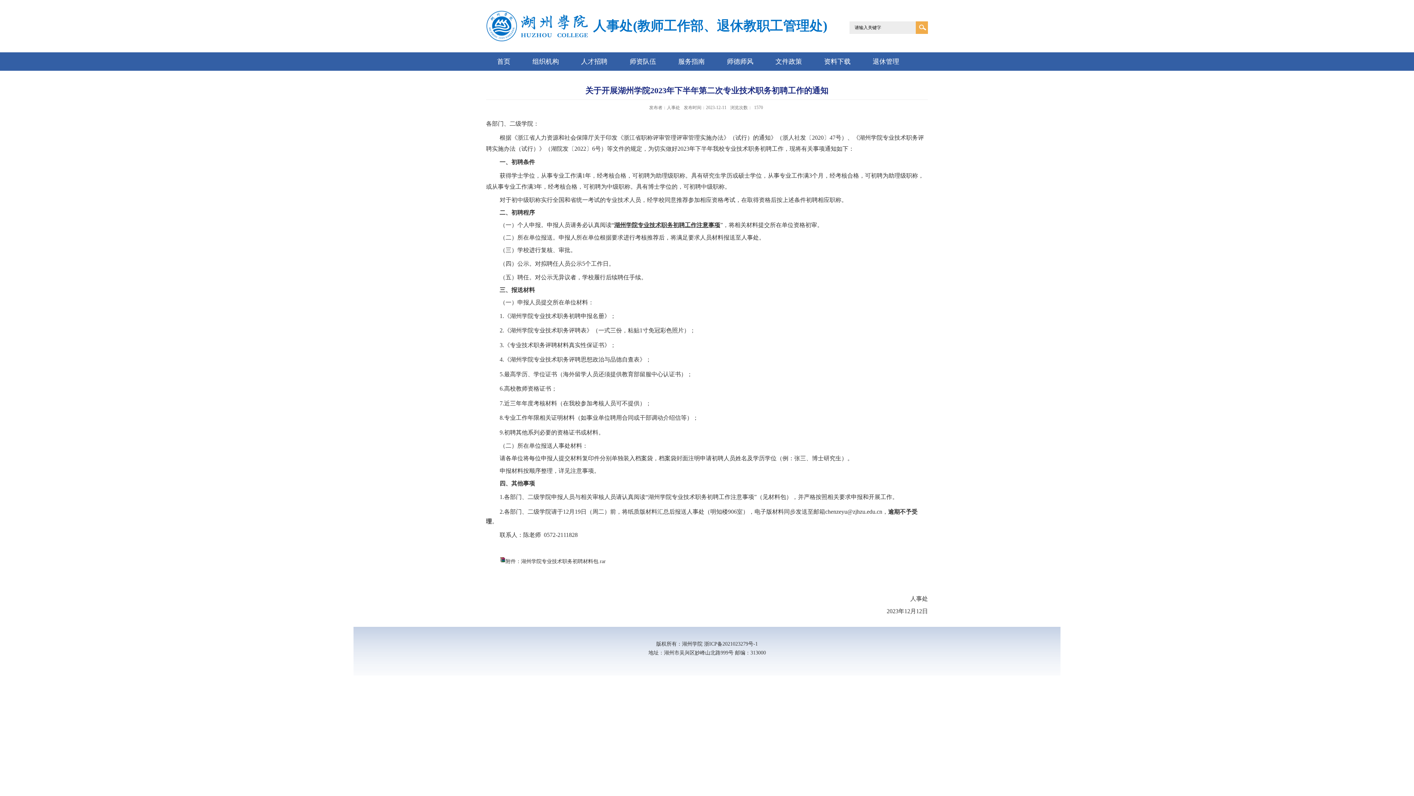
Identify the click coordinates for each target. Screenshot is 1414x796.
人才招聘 (594, 61)
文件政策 (788, 61)
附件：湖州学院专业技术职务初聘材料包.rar (556, 561)
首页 (503, 61)
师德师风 (740, 61)
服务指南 (691, 61)
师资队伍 (643, 61)
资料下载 (837, 61)
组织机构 (545, 61)
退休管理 (886, 61)
